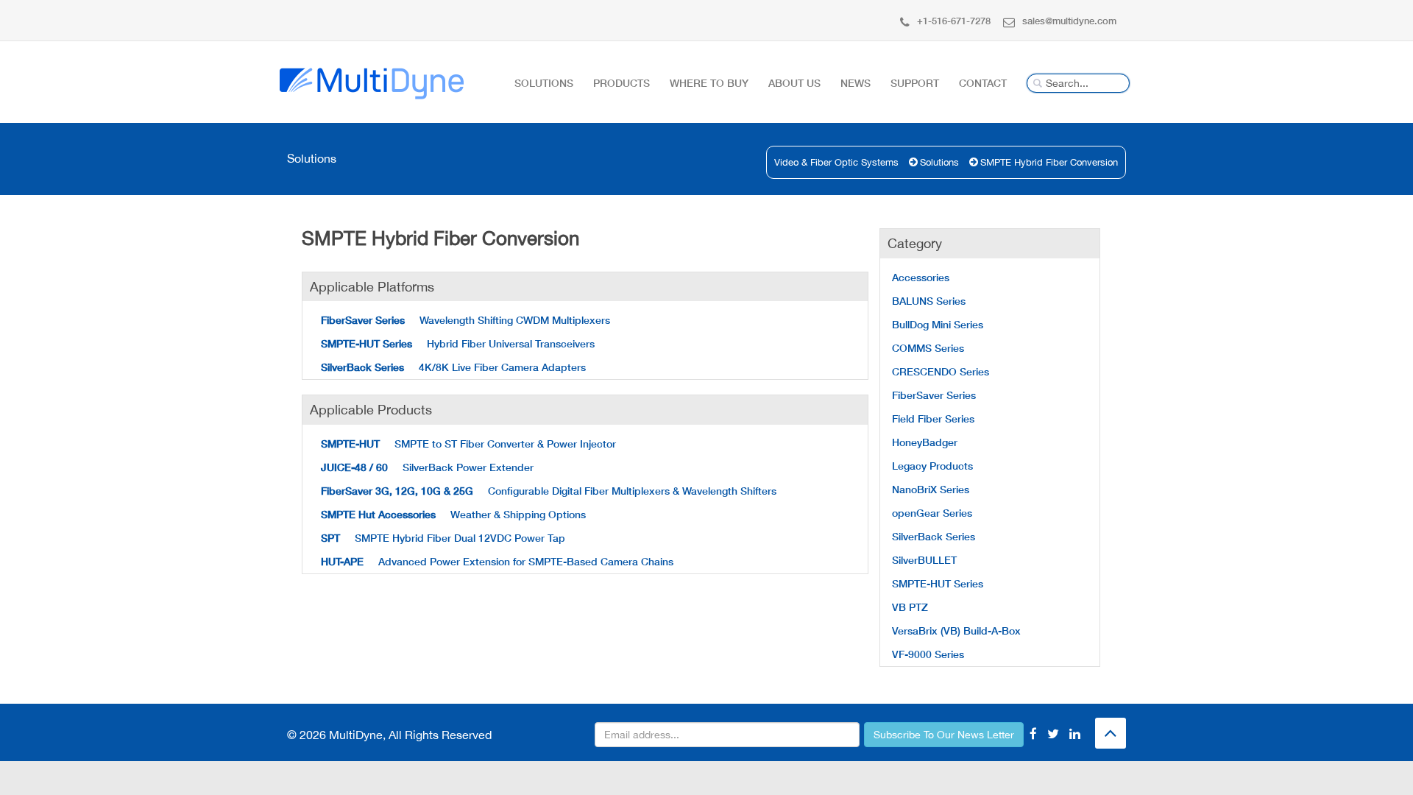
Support (914, 83)
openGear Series (932, 512)
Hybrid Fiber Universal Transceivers (458, 343)
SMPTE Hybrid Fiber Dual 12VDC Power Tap (443, 537)
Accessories (920, 277)
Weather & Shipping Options (453, 514)
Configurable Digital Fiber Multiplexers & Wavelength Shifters (548, 490)
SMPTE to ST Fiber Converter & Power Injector (468, 443)
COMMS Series (928, 348)
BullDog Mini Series (937, 324)
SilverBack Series (933, 536)
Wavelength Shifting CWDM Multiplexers (465, 320)
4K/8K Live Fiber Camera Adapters (453, 367)
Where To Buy (709, 83)
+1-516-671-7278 (954, 20)
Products (621, 83)
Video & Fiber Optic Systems (836, 162)
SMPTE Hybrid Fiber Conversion (1049, 162)
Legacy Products (932, 465)
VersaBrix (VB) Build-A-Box (956, 630)
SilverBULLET (924, 560)
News (855, 83)
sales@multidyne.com (1069, 20)
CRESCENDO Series (940, 371)
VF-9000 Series (928, 654)
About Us (794, 83)
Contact (983, 83)
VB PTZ (910, 607)
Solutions (543, 83)
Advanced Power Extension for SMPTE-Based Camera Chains (497, 561)
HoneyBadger (924, 442)
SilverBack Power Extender (427, 467)
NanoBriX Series (930, 489)
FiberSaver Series (934, 395)
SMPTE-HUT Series (937, 583)
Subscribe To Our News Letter (944, 735)
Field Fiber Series (933, 418)
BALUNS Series (929, 300)
